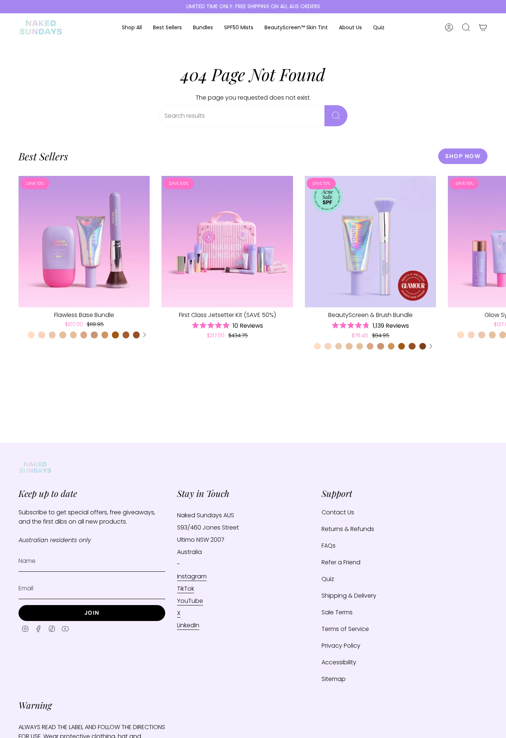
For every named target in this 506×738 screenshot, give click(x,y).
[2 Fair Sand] (52, 334)
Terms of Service (345, 629)
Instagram (192, 576)
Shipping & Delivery (349, 595)
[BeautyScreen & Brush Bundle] (370, 241)
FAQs (329, 545)
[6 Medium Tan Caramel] (115, 334)
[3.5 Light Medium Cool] (83, 334)
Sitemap (334, 679)
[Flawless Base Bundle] (84, 241)
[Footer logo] (35, 467)
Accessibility (339, 662)
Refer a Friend (341, 562)
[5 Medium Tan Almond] (104, 334)
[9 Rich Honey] (422, 346)
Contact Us (338, 512)
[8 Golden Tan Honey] (136, 334)
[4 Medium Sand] (94, 334)
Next (494, 241)
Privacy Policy (341, 645)
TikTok (185, 588)
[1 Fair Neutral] (31, 334)
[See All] (144, 334)
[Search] (335, 115)
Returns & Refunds (348, 529)
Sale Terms (337, 612)
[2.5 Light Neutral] (62, 334)
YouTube (190, 601)
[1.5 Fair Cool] (41, 334)
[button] (131, 27)
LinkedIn (188, 625)
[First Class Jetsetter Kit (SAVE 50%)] (227, 241)
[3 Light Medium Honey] (73, 334)
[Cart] (483, 27)
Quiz (328, 579)
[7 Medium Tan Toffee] (126, 334)
